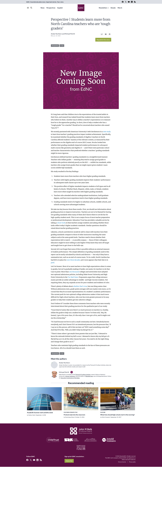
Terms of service (122, 462)
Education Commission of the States (70, 378)
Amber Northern (56, 34)
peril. (53, 263)
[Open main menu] (28, 7)
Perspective (55, 45)
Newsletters (103, 8)
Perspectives (50, 8)
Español (60, 8)
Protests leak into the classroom (74, 415)
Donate (113, 8)
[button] (105, 34)
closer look (61, 223)
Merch (120, 8)
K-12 (62, 45)
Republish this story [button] (103, 40)
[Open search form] (31, 7)
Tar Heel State (73, 277)
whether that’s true (80, 286)
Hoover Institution (70, 376)
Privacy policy (132, 462)
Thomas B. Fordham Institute (82, 374)
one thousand (74, 272)
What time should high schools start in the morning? (117, 415)
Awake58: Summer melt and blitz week (40, 412)
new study (107, 132)
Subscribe (69, 461)
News (42, 8)
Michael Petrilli (70, 34)
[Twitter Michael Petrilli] (71, 372)
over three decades (73, 260)
